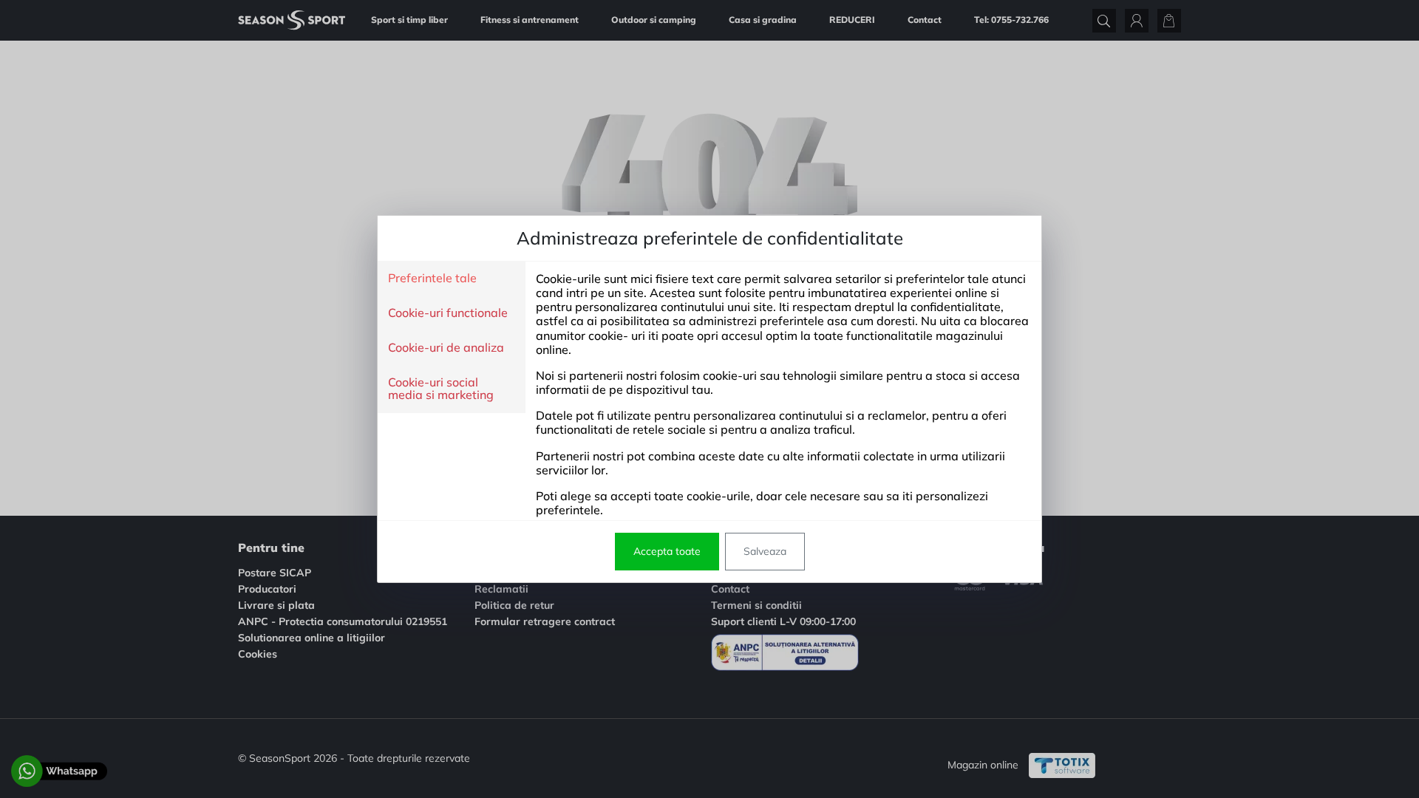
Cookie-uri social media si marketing (441, 389)
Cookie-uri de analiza (446, 348)
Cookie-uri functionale (448, 313)
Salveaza (764, 551)
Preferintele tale (432, 278)
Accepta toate (667, 551)
